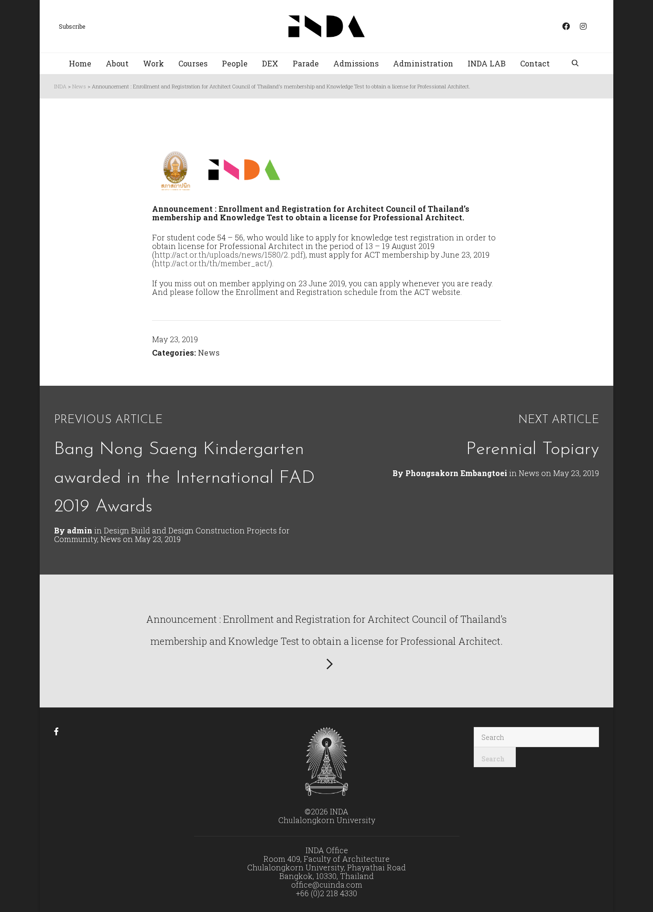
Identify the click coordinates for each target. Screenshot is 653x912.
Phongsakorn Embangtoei (456, 473)
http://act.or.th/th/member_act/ (212, 263)
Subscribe (72, 26)
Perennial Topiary (532, 449)
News (208, 352)
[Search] (576, 64)
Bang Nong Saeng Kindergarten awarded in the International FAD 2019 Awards (184, 478)
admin (79, 530)
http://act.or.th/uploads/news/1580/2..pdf (228, 255)
